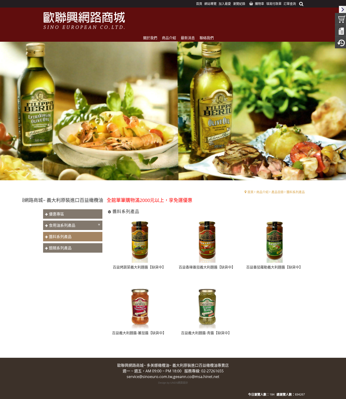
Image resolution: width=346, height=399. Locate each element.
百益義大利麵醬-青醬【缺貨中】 (206, 333)
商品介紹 (262, 192)
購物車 (259, 3)
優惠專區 (56, 214)
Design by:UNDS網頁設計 (173, 382)
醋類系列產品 (60, 248)
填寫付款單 (274, 3)
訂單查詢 (290, 3)
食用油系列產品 (62, 225)
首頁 (250, 192)
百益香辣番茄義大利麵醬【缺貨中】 (206, 267)
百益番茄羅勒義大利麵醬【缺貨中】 (273, 267)
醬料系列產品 (295, 192)
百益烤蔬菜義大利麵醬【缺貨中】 (139, 267)
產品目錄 (277, 192)
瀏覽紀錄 (239, 3)
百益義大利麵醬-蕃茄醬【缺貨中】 (139, 333)
